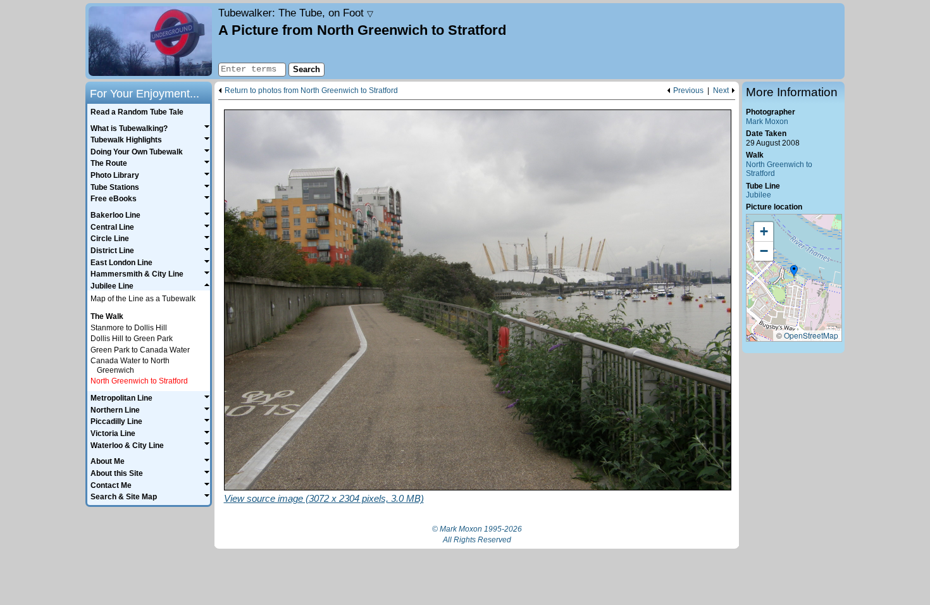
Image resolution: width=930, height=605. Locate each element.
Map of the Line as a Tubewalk (142, 298)
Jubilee (758, 194)
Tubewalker (295, 12)
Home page (150, 41)
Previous (688, 91)
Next (721, 91)
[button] (794, 271)
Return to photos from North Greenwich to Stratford (311, 91)
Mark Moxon (767, 121)
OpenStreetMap (811, 335)
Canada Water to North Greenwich (130, 365)
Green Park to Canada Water (140, 350)
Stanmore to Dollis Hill (128, 327)
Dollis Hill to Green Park (131, 338)
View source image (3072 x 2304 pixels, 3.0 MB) (324, 498)
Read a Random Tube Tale (136, 112)
